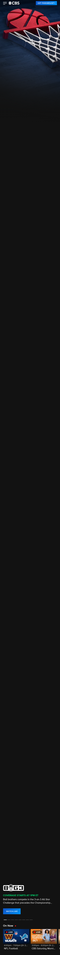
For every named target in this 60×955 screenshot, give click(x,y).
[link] (46, 3)
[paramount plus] (13, 3)
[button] (5, 3)
